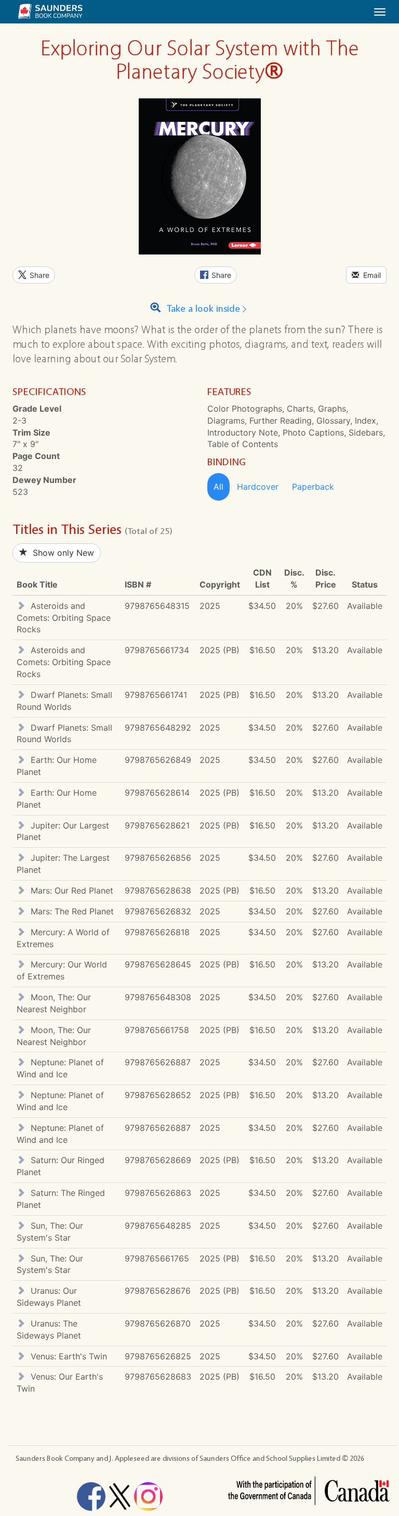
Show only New (61, 552)
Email (370, 275)
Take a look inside (202, 309)
